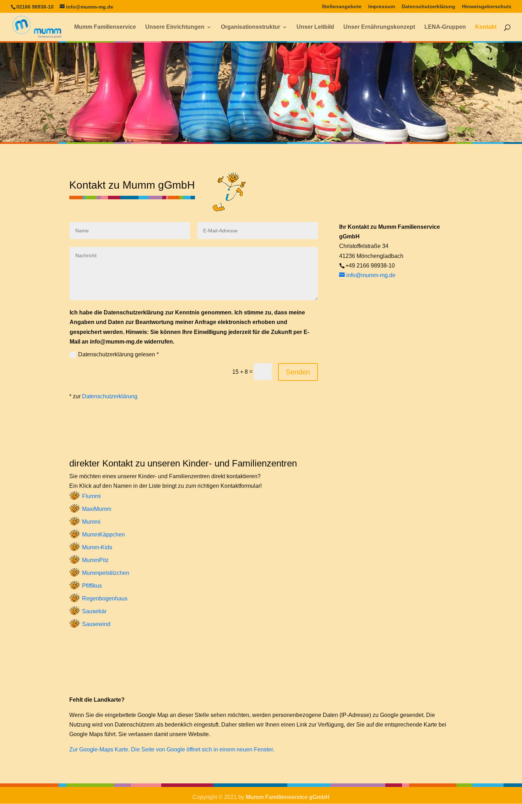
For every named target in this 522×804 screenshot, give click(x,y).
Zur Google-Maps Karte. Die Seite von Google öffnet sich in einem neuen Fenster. (171, 749)
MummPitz (95, 560)
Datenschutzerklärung (428, 6)
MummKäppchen (103, 534)
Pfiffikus (92, 586)
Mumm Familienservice (105, 27)
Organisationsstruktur (250, 27)
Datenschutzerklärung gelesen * (118, 354)
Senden (298, 372)
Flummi (91, 496)
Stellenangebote (341, 6)
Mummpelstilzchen (105, 573)
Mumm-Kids (97, 547)
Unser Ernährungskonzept (379, 27)
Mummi (91, 522)
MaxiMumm (96, 509)
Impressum (381, 6)
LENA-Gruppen (445, 27)
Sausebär (94, 611)
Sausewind (96, 624)
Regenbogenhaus (104, 598)
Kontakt (485, 27)
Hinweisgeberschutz (486, 6)
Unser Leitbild (315, 27)
